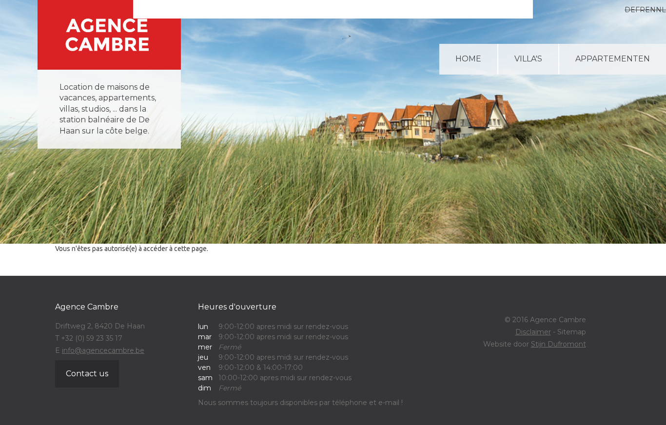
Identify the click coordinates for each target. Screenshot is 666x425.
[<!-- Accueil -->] (109, 35)
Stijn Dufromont (558, 344)
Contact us (87, 373)
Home (468, 58)
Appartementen (612, 58)
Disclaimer (533, 332)
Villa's (528, 58)
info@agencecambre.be (103, 350)
